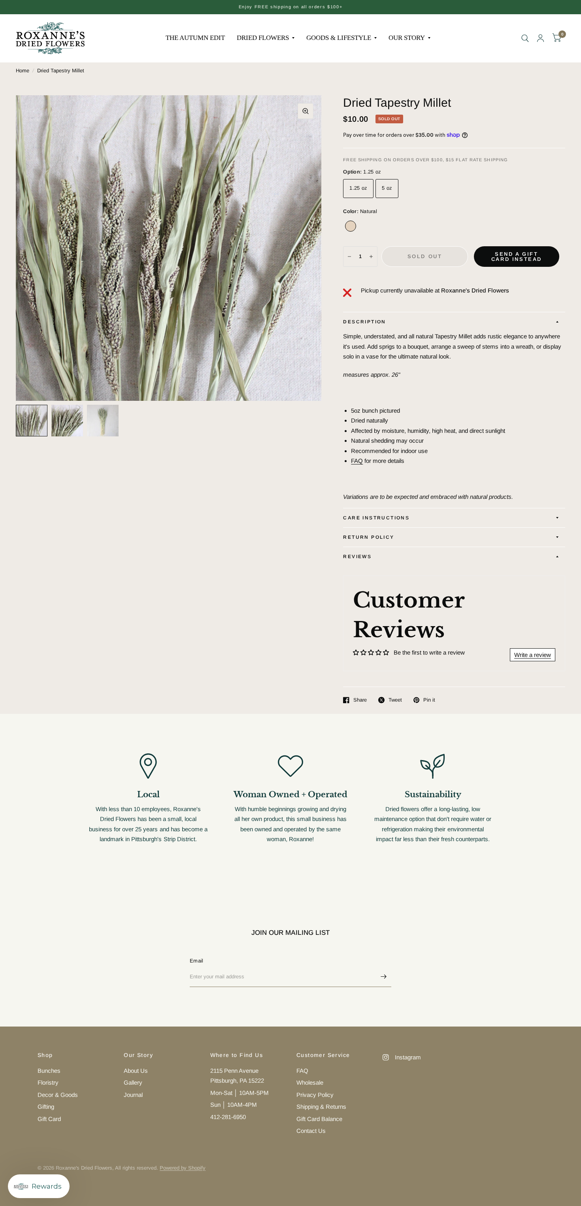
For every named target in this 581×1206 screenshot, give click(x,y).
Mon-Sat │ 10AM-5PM (239, 1092)
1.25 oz (358, 188)
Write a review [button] (532, 654)
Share (360, 700)
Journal (133, 1094)
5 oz (387, 188)
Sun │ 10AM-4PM (233, 1104)
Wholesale (309, 1082)
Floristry (48, 1082)
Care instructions (376, 518)
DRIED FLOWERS (263, 38)
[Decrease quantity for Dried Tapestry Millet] (349, 256)
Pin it (429, 700)
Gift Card (49, 1118)
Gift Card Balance (319, 1118)
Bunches (49, 1070)
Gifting (46, 1106)
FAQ (357, 460)
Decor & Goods (58, 1094)
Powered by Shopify (183, 1168)
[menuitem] (195, 37)
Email (196, 961)
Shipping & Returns (321, 1106)
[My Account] (540, 38)
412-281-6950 (228, 1117)
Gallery (133, 1082)
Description (364, 322)
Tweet (395, 700)
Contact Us (311, 1130)
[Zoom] (305, 111)
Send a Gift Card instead (516, 256)
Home (22, 71)
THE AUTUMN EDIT (195, 38)
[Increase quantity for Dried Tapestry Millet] (371, 256)
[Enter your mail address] (383, 976)
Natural (350, 226)
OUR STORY (407, 38)
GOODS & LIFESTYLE (338, 38)
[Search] (525, 38)
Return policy (368, 537)
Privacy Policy (315, 1094)
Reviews (357, 556)
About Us (136, 1070)
